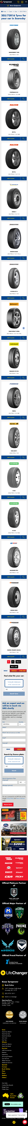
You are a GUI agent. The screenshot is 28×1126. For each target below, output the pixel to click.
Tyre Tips (4, 1040)
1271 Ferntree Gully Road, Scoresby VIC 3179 (13, 989)
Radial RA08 (14, 610)
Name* (4, 727)
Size (3, 722)
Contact (4, 1067)
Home (4, 11)
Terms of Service (20, 798)
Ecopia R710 (14, 291)
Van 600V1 (14, 451)
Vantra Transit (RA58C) (14, 650)
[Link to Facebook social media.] (14, 1122)
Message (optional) (7, 785)
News (4, 1073)
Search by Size (6, 1034)
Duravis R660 (14, 251)
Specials (4, 1065)
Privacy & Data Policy (11, 1118)
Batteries (4, 1052)
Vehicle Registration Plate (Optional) (9, 779)
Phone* (11, 732)
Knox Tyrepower (15, 5)
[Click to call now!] (18, 2)
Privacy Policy (10, 798)
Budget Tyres (5, 1087)
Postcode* (5, 743)
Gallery (4, 1075)
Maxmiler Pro (14, 570)
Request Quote (8, 804)
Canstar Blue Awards (7, 1085)
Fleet (3, 1071)
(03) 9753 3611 (10, 993)
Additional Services (7, 1062)
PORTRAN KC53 (14, 92)
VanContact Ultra (14, 331)
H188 (14, 490)
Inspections (5, 1054)
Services (4, 1048)
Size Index (4, 1083)
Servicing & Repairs (7, 1056)
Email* (4, 738)
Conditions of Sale (21, 1118)
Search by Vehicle (7, 1032)
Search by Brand (6, 1036)
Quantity (21, 722)
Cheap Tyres (5, 1089)
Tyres (3, 1030)
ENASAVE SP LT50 (14, 371)
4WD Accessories (6, 1050)
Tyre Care (4, 1038)
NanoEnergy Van (14, 52)
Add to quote (10, 59)
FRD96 (14, 411)
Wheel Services (6, 1060)
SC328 (14, 530)
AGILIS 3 (14, 211)
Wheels (4, 1042)
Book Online (6, 1069)
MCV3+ (14, 132)
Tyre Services (5, 1058)
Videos (4, 1077)
